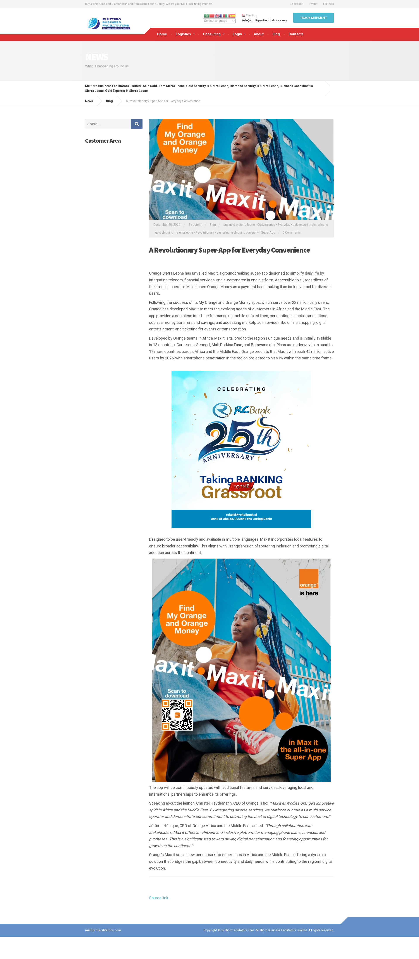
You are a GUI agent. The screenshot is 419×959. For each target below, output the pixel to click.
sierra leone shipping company (238, 232)
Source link (158, 898)
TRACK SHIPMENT (313, 18)
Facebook (296, 3)
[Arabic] (206, 15)
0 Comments (292, 232)
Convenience (266, 224)
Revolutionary (205, 232)
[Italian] (227, 15)
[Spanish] (232, 15)
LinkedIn (328, 3)
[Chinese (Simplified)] (212, 15)
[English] (217, 15)
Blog (276, 34)
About (259, 34)
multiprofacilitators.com (103, 930)
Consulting (212, 34)
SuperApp (268, 232)
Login (237, 34)
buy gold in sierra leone (239, 224)
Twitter (313, 3)
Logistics (183, 34)
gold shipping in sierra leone (174, 232)
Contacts (296, 34)
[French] (222, 15)
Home (162, 34)
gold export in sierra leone (310, 224)
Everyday (284, 224)
